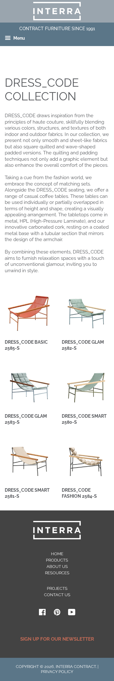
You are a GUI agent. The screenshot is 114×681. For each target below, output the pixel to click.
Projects (57, 588)
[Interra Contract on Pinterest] (57, 613)
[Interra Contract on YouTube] (71, 613)
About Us (57, 566)
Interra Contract (76, 666)
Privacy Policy (57, 671)
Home (57, 553)
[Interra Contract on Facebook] (42, 613)
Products (57, 560)
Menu (18, 38)
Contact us (57, 594)
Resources (57, 572)
